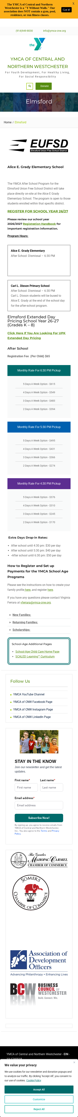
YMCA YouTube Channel (28, 694)
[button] (38, 615)
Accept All (39, 1089)
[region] (39, 1088)
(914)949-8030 (24, 31)
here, (27, 590)
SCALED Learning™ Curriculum (35, 656)
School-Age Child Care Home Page (37, 651)
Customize (39, 1099)
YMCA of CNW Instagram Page (33, 709)
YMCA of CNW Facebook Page (32, 702)
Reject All (39, 1109)
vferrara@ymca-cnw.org (35, 602)
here (50, 590)
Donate (44, 86)
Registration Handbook (39, 224)
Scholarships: (21, 630)
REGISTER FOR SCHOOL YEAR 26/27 (37, 211)
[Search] (29, 86)
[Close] (74, 1062)
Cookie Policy (33, 1080)
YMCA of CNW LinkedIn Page (32, 717)
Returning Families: (25, 622)
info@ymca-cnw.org (54, 31)
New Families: (22, 615)
